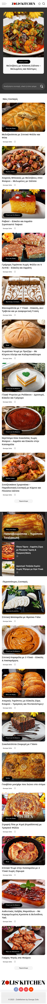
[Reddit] (31, 989)
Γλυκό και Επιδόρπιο (13, 215)
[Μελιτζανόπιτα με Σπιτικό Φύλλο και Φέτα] (23, 117)
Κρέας (8, 778)
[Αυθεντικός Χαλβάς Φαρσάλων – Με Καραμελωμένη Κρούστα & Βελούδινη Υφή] (23, 894)
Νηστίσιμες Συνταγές (12, 301)
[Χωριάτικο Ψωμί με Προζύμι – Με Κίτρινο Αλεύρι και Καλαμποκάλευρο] (23, 334)
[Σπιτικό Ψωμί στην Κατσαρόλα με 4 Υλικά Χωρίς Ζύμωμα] (23, 850)
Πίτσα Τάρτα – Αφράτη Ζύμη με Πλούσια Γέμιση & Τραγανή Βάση (29, 550)
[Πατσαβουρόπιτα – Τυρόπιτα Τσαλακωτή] (23, 526)
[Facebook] (16, 989)
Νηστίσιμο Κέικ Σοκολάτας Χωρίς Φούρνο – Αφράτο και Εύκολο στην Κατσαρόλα (20, 441)
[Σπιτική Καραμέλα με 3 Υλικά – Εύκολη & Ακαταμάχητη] (23, 640)
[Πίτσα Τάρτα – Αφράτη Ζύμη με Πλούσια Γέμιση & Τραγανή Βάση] (8, 551)
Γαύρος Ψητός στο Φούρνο (16, 958)
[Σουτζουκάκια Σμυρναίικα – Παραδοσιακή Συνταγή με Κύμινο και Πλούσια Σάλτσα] (23, 467)
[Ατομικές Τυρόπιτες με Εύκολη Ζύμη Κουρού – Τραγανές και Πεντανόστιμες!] (23, 683)
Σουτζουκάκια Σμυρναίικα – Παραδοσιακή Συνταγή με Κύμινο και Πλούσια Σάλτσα (21, 487)
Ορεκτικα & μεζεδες (12, 611)
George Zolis (7, 142)
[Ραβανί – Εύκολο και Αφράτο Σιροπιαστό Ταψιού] (23, 203)
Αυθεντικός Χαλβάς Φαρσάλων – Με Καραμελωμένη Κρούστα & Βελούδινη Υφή (22, 914)
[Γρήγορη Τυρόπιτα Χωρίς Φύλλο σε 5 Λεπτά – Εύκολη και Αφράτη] (23, 247)
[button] (18, 82)
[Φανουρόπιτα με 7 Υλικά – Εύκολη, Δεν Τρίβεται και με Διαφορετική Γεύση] (23, 290)
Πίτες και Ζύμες (11, 128)
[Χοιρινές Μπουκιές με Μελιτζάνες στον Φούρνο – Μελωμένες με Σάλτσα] (23, 160)
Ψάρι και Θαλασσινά (12, 951)
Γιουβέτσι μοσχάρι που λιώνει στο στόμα (23, 784)
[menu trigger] (5, 3)
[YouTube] (26, 989)
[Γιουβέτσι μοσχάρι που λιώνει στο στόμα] (23, 767)
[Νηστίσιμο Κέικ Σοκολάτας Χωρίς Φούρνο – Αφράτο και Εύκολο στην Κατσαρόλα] (23, 420)
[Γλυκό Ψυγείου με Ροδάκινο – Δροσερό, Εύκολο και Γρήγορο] (23, 377)
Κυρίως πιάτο (23, 61)
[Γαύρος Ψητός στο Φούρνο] (23, 940)
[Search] (43, 3)
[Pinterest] (21, 989)
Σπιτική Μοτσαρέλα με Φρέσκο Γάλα (21, 617)
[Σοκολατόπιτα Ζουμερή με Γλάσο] (23, 726)
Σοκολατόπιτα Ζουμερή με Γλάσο (19, 744)
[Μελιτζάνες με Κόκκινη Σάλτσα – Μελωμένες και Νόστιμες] (23, 34)
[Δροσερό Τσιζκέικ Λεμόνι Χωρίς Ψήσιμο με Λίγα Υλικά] (8, 568)
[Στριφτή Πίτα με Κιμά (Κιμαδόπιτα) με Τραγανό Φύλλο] (23, 807)
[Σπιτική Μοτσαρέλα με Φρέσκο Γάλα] (23, 599)
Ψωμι (7, 345)
